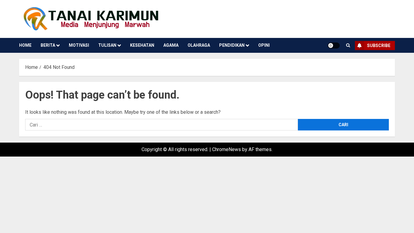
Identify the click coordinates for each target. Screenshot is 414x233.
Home (25, 45)
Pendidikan (232, 45)
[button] (348, 45)
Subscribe (378, 45)
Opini (264, 45)
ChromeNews (226, 149)
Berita (48, 45)
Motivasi (79, 45)
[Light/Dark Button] (334, 45)
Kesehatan (142, 45)
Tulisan (107, 45)
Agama (171, 45)
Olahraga (199, 45)
